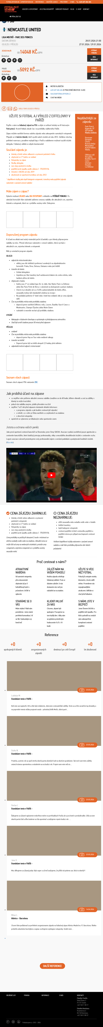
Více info (10, 442)
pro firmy (64, 2)
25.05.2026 (90, 690)
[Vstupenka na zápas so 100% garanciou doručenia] (4, 78)
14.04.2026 (90, 909)
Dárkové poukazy (62, 9)
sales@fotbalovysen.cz (60, 94)
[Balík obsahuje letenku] (4, 60)
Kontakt (86, 9)
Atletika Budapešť (47, 9)
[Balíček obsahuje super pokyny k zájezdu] (20, 60)
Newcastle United (24, 29)
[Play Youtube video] (51, 475)
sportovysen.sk (27, 2)
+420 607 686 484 (84, 2)
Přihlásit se (16, 16)
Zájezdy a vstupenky (30, 9)
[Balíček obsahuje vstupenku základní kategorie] (14, 60)
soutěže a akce (52, 2)
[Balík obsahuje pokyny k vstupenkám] (14, 78)
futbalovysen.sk (12, 2)
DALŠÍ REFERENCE (52, 965)
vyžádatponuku (94, 51)
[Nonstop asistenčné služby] (9, 78)
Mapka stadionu (91, 132)
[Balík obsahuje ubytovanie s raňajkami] (9, 60)
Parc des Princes (24, 37)
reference (40, 2)
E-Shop (78, 9)
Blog (72, 9)
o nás (72, 2)
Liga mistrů (7, 37)
